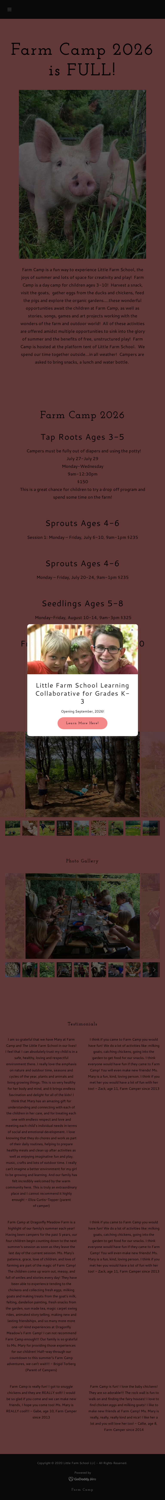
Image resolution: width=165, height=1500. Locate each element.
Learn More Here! (82, 723)
